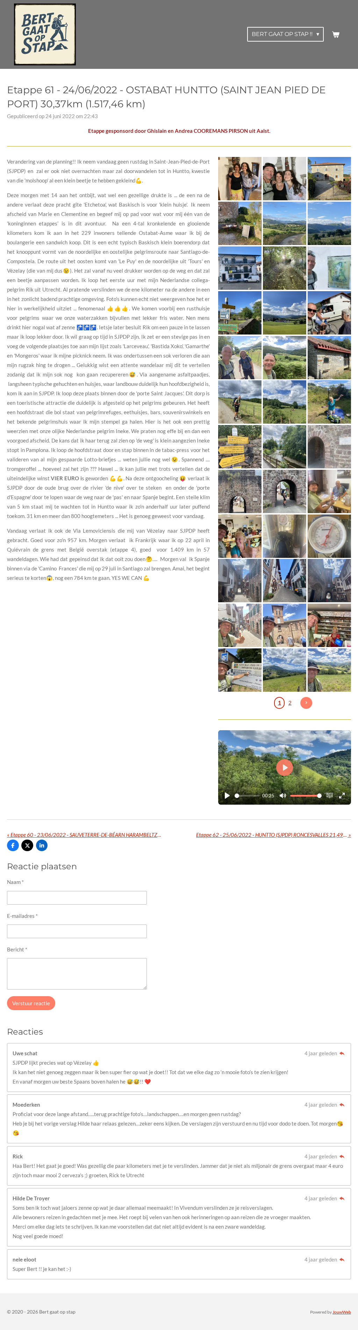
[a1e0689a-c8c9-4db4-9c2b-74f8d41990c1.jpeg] (284, 446)
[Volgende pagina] (306, 703)
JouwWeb (341, 1311)
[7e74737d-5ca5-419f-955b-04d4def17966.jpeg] (284, 402)
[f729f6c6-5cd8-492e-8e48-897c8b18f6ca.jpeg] (240, 625)
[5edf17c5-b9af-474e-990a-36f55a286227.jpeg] (284, 536)
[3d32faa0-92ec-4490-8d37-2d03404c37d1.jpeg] (329, 491)
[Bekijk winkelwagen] (335, 34)
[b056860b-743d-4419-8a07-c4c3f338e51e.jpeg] (240, 312)
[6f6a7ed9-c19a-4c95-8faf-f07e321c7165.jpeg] (240, 268)
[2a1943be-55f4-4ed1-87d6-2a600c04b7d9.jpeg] (240, 491)
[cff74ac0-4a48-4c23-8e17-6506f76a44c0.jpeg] (284, 268)
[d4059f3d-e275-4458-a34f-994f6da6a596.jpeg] (329, 581)
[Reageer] (341, 1053)
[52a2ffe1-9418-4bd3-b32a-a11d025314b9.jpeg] (240, 670)
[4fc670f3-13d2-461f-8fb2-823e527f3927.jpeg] (329, 357)
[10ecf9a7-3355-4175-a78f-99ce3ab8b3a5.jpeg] (329, 223)
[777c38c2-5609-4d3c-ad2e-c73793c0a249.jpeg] (240, 402)
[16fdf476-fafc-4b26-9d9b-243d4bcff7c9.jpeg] (240, 179)
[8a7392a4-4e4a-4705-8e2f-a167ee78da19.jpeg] (240, 581)
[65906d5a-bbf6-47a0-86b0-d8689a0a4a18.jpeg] (329, 446)
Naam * (15, 882)
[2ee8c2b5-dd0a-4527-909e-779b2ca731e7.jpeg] (240, 357)
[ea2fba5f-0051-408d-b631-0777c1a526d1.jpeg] (284, 312)
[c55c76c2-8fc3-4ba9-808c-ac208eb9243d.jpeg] (284, 670)
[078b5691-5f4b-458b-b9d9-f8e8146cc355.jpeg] (329, 625)
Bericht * (17, 949)
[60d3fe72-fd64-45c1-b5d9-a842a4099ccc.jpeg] (284, 357)
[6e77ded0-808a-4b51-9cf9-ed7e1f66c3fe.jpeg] (240, 536)
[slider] (247, 795)
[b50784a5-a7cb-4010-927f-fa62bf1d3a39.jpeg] (240, 446)
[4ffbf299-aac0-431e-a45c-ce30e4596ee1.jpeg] (284, 581)
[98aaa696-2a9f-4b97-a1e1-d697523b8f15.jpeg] (329, 670)
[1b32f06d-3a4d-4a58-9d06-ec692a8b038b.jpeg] (329, 402)
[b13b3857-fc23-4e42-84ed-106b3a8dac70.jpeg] (329, 536)
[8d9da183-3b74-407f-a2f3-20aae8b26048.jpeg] (329, 312)
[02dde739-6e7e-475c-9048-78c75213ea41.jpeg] (329, 179)
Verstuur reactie (31, 1003)
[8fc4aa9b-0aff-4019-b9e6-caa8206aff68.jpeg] (284, 625)
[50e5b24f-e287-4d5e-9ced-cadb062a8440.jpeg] (240, 223)
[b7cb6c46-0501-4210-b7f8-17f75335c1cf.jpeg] (284, 179)
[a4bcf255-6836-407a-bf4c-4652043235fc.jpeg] (284, 223)
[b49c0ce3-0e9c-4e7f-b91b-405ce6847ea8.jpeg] (284, 491)
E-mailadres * (22, 916)
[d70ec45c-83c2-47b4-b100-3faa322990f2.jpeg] (329, 268)
